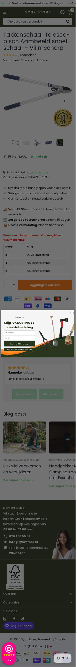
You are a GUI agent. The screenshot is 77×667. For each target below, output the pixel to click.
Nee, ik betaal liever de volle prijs (19, 349)
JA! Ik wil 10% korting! (19, 344)
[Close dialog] (72, 312)
